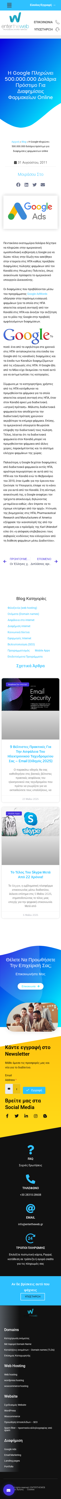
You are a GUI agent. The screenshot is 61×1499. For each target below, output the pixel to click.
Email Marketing (12, 1455)
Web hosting (10, 1374)
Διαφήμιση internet (19, 626)
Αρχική (15, 141)
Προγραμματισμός (19, 650)
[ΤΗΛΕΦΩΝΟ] (30, 1179)
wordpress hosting (14, 1380)
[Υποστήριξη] (57, 29)
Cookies (30, 1489)
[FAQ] (30, 1149)
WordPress (10, 1410)
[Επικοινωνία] (57, 22)
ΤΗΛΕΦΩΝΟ (30, 1188)
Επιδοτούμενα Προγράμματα (25, 656)
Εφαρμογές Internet (19, 638)
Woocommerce (12, 1416)
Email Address (11, 1078)
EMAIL (30, 1217)
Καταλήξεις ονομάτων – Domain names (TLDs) (29, 1349)
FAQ (30, 1158)
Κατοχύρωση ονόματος (16, 1338)
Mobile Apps (42, 650)
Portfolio (8, 1466)
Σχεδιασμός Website (15, 1404)
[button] (9, 5)
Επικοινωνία (43, 22)
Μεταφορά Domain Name (17, 1344)
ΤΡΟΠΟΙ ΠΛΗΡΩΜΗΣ (30, 1248)
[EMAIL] (30, 1208)
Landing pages (12, 1460)
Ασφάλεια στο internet (21, 620)
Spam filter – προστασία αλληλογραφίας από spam (28, 1429)
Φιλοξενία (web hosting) (22, 607)
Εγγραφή (36, 1090)
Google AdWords (37, 293)
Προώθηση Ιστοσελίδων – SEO (21, 1422)
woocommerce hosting (16, 1386)
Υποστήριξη (43, 29)
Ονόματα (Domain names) (23, 614)
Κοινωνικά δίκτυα (18, 632)
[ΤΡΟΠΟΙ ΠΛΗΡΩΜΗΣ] (30, 1238)
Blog (24, 141)
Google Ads (10, 1449)
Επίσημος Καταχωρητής (17, 1355)
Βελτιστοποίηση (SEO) (21, 644)
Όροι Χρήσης (18, 1489)
